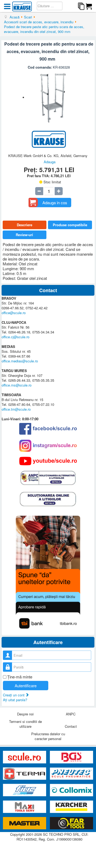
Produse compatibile (70, 224)
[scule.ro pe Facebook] (48, 429)
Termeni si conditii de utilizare (25, 724)
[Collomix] (71, 790)
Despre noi (25, 713)
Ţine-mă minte (19, 676)
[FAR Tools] (71, 823)
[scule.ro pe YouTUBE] (48, 461)
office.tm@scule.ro (16, 409)
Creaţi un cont (14, 694)
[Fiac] (25, 790)
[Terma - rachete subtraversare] (25, 773)
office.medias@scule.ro (20, 360)
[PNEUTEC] (71, 773)
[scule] (25, 757)
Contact (71, 726)
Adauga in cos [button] (54, 202)
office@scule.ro (14, 312)
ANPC (70, 713)
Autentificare (26, 685)
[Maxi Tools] (25, 806)
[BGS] (71, 757)
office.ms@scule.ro (16, 385)
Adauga (49, 161)
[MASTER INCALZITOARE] (25, 823)
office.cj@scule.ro (15, 336)
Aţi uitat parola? (15, 699)
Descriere (24, 224)
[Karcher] (71, 806)
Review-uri (24, 234)
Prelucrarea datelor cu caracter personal (48, 736)
